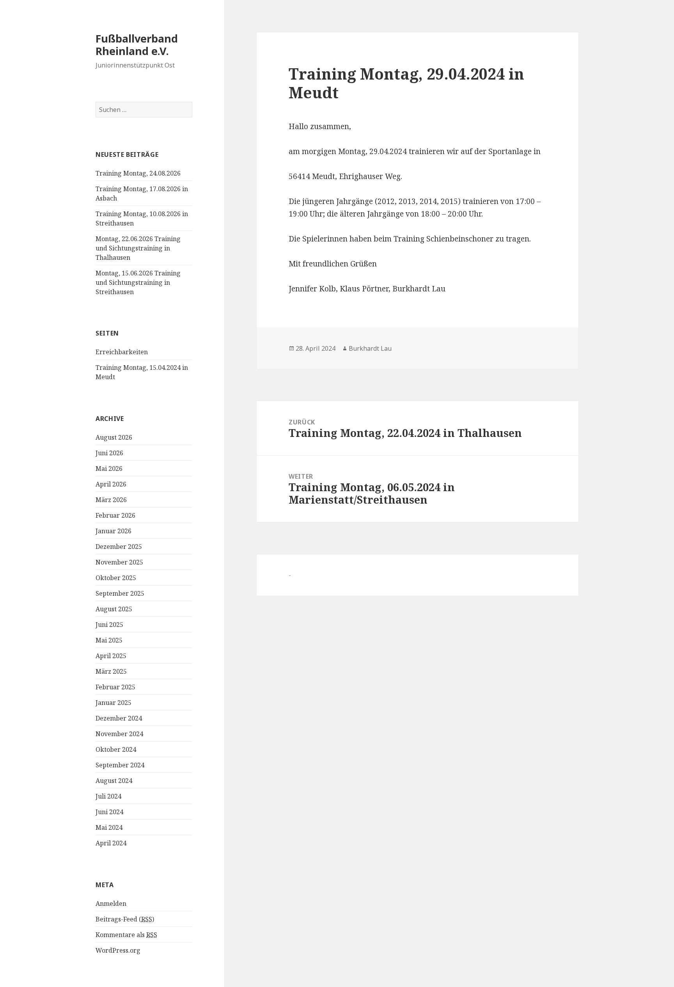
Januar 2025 (113, 702)
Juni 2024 (109, 812)
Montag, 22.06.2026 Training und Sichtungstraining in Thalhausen (138, 248)
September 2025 (120, 593)
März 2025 (111, 671)
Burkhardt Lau (370, 348)
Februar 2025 (115, 687)
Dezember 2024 (119, 718)
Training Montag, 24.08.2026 (138, 173)
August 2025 (114, 609)
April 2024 (111, 843)
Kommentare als (126, 934)
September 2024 (120, 765)
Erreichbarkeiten (122, 352)
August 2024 (114, 780)
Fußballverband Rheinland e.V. (137, 44)
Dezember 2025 (119, 546)
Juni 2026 (109, 453)
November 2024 (119, 734)
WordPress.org (118, 950)
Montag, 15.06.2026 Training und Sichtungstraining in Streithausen (138, 282)
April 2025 (111, 655)
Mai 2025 (109, 640)
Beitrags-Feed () (125, 919)
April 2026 (111, 484)
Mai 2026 (109, 468)
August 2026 (114, 437)
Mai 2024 (109, 827)
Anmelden (111, 903)
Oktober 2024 (116, 749)
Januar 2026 (113, 531)
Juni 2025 (109, 624)
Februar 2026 (115, 515)
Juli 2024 (108, 796)
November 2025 (119, 562)
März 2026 (111, 499)
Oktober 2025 (116, 577)
